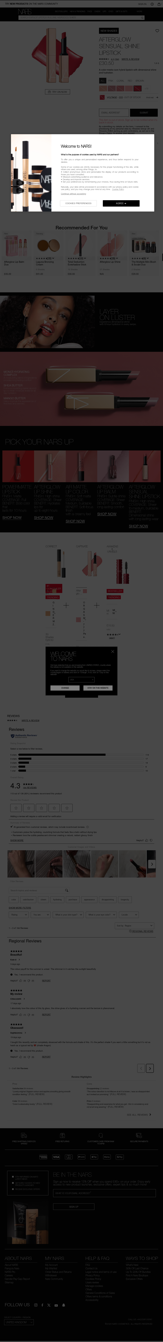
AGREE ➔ (121, 203)
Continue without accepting (73, 193)
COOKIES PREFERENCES (78, 203)
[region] (82, 173)
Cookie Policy (118, 189)
